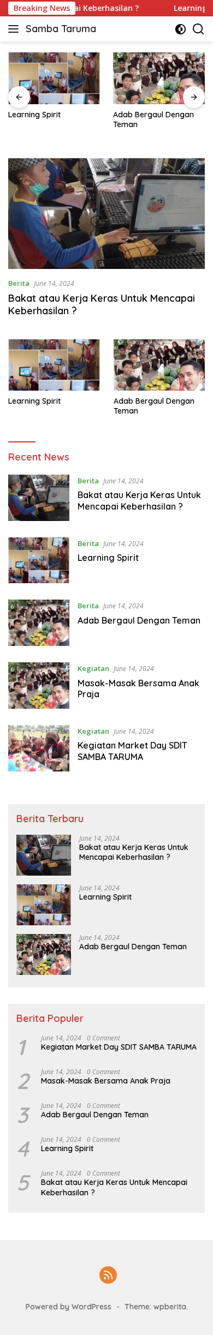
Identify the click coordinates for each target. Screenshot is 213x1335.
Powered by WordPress (68, 1307)
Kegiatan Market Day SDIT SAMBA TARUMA (132, 751)
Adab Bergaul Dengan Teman (153, 119)
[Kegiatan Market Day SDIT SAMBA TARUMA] (38, 748)
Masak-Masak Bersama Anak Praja (105, 1081)
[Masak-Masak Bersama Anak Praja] (38, 685)
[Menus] (15, 29)
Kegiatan (93, 668)
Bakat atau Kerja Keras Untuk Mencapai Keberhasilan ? (139, 500)
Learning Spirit (34, 114)
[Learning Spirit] (54, 78)
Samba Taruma (61, 28)
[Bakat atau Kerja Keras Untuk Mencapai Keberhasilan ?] (106, 213)
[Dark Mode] (180, 29)
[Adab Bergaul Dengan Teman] (159, 78)
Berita (18, 283)
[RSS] (108, 1275)
